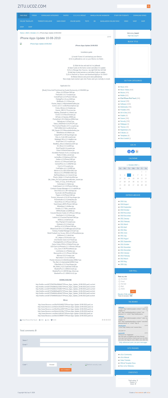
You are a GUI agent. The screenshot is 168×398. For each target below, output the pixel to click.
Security (123, 121)
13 (133, 178)
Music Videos (124, 90)
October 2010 (133, 165)
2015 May (123, 261)
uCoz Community (126, 354)
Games (122, 118)
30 (146, 185)
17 (120, 182)
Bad (122, 286)
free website (139, 392)
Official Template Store (128, 363)
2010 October (124, 210)
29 (142, 185)
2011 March (124, 224)
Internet (122, 101)
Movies (122, 92)
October (33, 33)
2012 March (124, 259)
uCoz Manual (124, 357)
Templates (123, 135)
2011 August (124, 238)
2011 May (123, 230)
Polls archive (128, 294)
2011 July (123, 236)
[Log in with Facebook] (133, 151)
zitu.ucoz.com (32, 6)
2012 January (124, 253)
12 (129, 178)
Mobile (122, 95)
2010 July (123, 201)
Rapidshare (124, 130)
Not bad (123, 284)
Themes (123, 127)
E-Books (123, 133)
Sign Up (130, 36)
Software (123, 104)
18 (124, 182)
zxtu (48, 320)
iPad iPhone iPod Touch (29, 320)
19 (129, 182)
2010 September (125, 207)
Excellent (124, 279)
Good (122, 281)
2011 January (124, 218)
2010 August (124, 204)
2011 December (125, 250)
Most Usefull (124, 138)
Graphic (122, 115)
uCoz (148, 392)
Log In (136, 36)
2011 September (125, 241)
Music (122, 87)
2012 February (125, 256)
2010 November (125, 213)
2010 (27, 33)
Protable (123, 110)
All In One (123, 113)
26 (129, 185)
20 (133, 182)
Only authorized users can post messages (133, 342)
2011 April (123, 227)
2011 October (124, 244)
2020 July (123, 264)
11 (124, 178)
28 (138, 185)
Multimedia (124, 107)
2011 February (125, 221)
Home (22, 33)
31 (120, 188)
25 (124, 185)
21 (138, 182)
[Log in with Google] (137, 151)
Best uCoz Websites (127, 366)
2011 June (123, 233)
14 (138, 178)
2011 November (125, 247)
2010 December (125, 216)
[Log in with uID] (129, 151)
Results (120, 294)
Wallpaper (123, 124)
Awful (123, 289)
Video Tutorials (125, 360)
